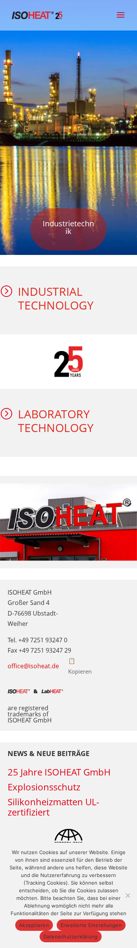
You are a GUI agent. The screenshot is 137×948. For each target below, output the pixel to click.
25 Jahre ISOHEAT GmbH (59, 772)
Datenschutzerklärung (70, 936)
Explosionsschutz (44, 786)
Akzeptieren (34, 925)
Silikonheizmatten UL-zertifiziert (53, 806)
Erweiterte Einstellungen (91, 925)
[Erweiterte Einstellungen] (127, 895)
